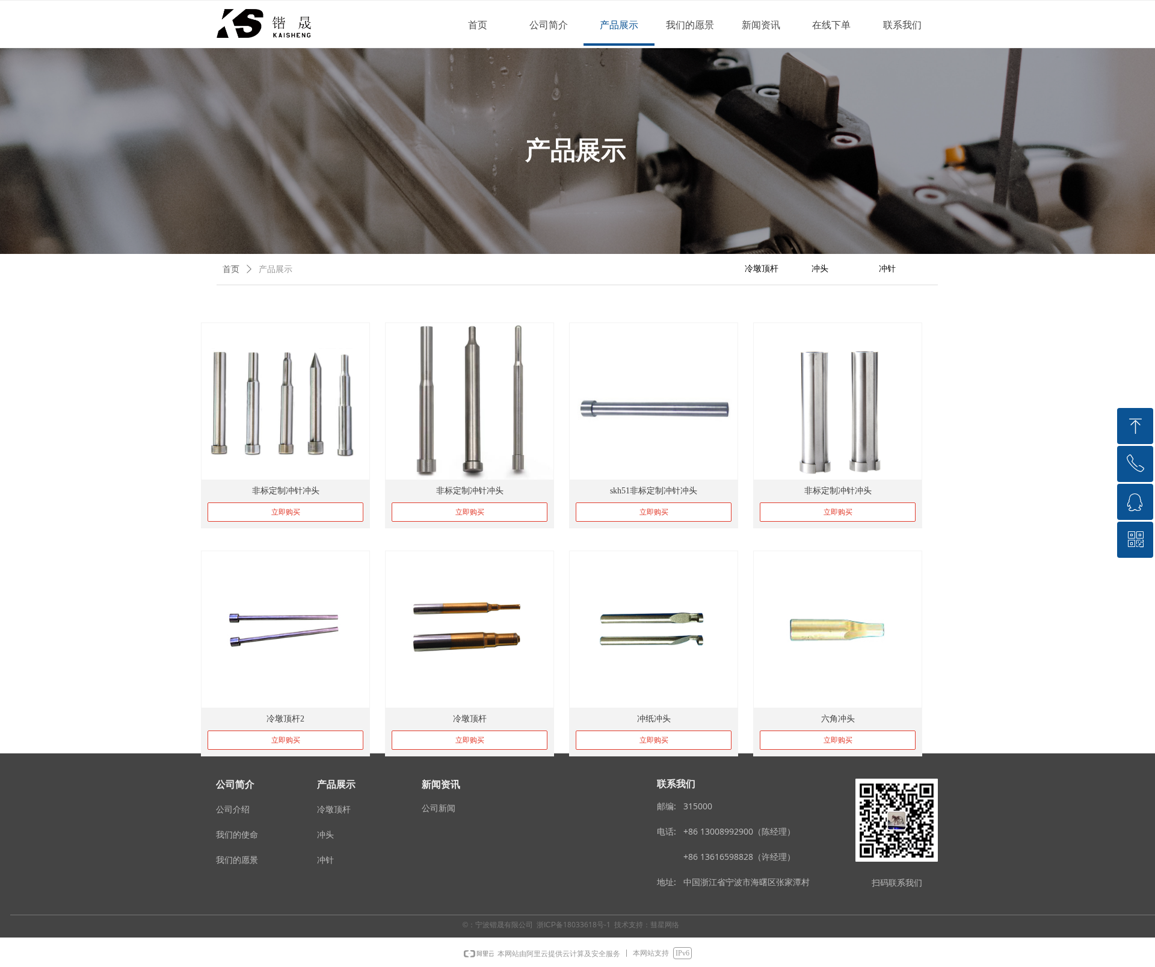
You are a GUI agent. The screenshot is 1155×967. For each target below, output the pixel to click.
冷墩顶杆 (761, 268)
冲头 (820, 268)
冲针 (887, 268)
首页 (231, 269)
